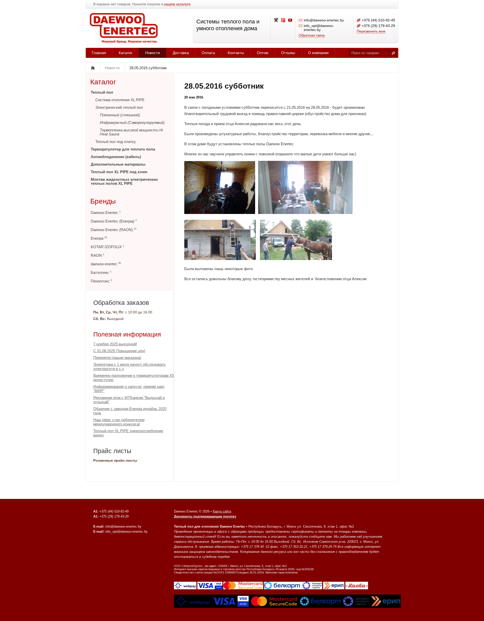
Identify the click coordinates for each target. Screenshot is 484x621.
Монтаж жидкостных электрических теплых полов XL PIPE (124, 181)
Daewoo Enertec (105, 212)
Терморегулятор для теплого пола (123, 149)
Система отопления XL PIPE (119, 100)
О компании (318, 53)
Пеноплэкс (101, 281)
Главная (99, 53)
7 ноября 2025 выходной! (115, 344)
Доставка (181, 53)
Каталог (125, 53)
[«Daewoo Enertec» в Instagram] (276, 20)
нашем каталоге (177, 4)
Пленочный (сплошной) (120, 115)
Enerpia (99, 238)
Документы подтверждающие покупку (205, 516)
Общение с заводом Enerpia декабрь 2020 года (129, 411)
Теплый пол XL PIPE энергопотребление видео (128, 433)
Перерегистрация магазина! (117, 357)
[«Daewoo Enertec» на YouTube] (290, 20)
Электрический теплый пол (119, 107)
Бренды (103, 201)
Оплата (208, 53)
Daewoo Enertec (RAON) (113, 230)
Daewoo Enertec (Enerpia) (114, 221)
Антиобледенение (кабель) (116, 157)
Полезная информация (127, 334)
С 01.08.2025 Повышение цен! (119, 351)
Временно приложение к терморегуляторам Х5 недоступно (133, 377)
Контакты (236, 53)
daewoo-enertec (106, 264)
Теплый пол (102, 92)
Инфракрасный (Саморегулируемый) (132, 122)
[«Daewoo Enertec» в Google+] (283, 20)
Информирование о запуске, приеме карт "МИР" (129, 388)
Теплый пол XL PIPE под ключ (119, 172)
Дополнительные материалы (118, 164)
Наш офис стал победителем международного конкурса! (118, 422)
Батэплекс (101, 272)
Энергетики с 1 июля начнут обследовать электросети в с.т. (129, 366)
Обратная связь (312, 35)
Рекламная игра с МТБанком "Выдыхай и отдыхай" (129, 399)
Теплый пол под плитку (115, 141)
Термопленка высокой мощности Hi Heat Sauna (131, 132)
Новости (152, 53)
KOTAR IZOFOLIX (107, 247)
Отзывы (288, 53)
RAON (97, 255)
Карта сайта (222, 511)
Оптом (262, 53)
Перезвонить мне (371, 31)
